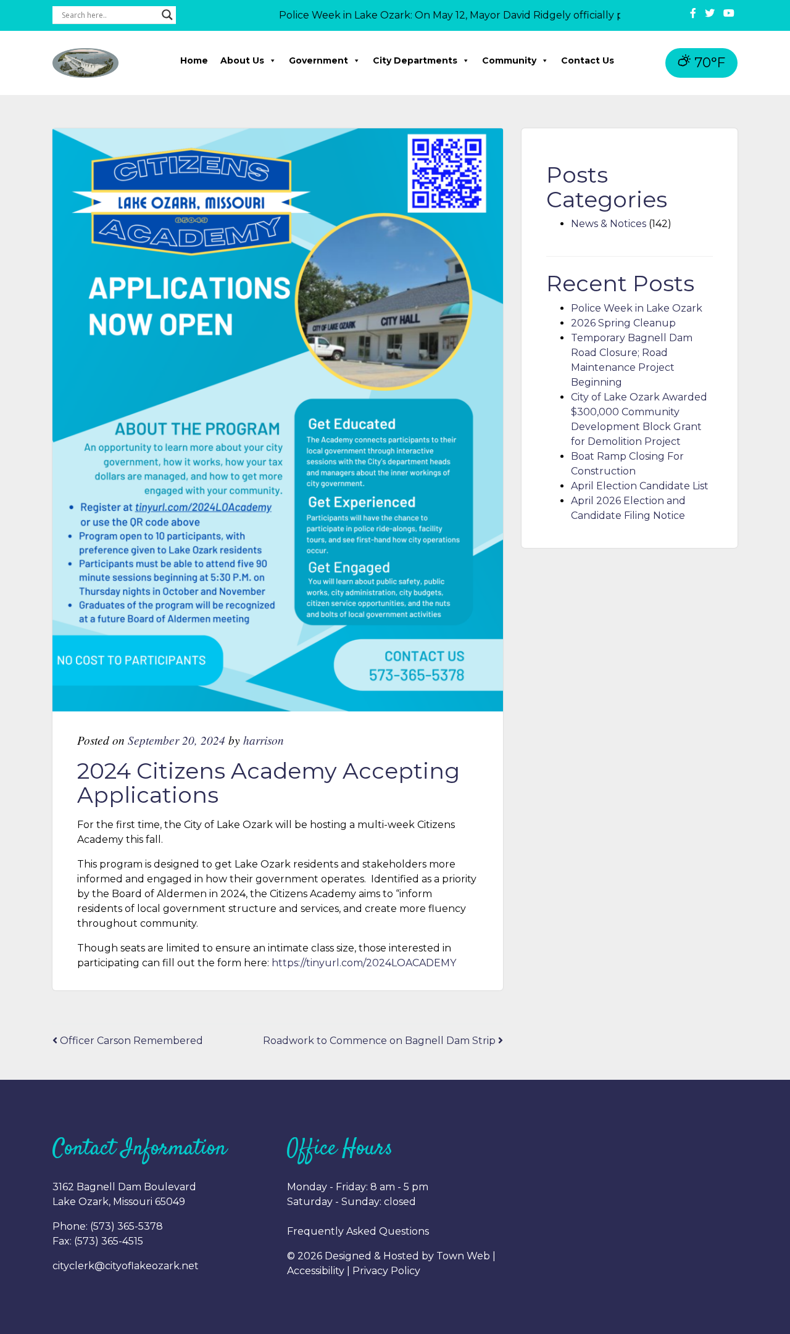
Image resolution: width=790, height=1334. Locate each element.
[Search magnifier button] (167, 14)
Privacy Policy (386, 1271)
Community (509, 60)
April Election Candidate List (640, 486)
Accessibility (315, 1271)
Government (318, 60)
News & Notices (608, 224)
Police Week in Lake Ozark (636, 308)
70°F (708, 62)
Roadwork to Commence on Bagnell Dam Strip (380, 1040)
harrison (263, 740)
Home (194, 60)
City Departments (415, 60)
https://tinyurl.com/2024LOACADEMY (364, 963)
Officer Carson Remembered (130, 1040)
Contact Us (587, 60)
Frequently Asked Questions (358, 1231)
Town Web (463, 1256)
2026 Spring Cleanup (623, 323)
